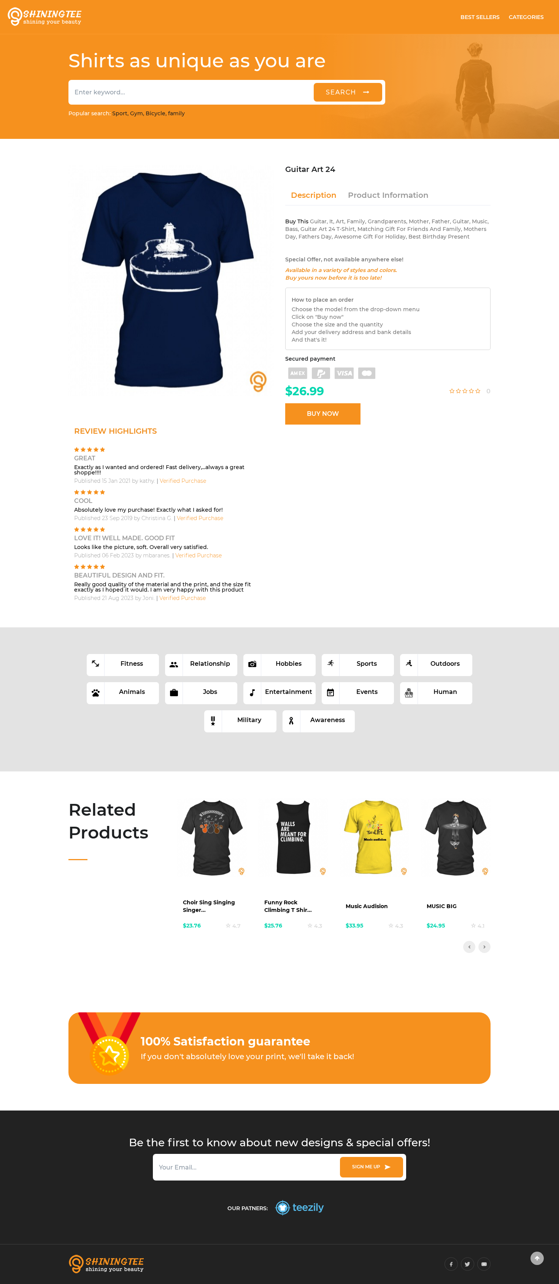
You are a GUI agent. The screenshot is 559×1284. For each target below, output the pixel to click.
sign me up (367, 1166)
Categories (526, 17)
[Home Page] (44, 17)
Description (314, 195)
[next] (484, 947)
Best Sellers (480, 17)
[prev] (469, 947)
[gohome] (537, 1258)
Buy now (323, 413)
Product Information (388, 195)
